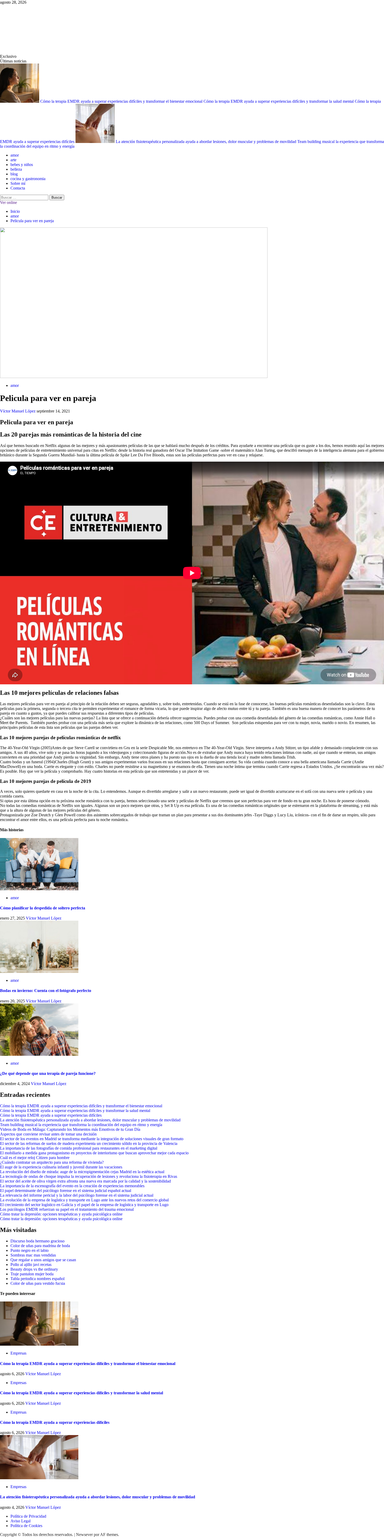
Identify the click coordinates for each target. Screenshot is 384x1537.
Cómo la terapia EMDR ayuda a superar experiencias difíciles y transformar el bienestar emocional (121, 101)
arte (13, 160)
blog (14, 174)
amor (14, 155)
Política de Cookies (26, 1525)
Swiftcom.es (39, 29)
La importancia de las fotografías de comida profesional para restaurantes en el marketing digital (78, 1148)
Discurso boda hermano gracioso (37, 1241)
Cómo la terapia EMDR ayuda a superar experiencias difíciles (51, 1115)
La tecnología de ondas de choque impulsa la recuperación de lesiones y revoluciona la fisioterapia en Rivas (88, 1176)
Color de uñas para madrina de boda (40, 1245)
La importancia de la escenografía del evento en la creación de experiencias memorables (72, 1186)
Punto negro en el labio (29, 1250)
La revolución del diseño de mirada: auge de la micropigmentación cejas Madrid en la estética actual (82, 1171)
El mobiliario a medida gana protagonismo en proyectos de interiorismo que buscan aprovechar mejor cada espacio (94, 1153)
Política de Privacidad (28, 1516)
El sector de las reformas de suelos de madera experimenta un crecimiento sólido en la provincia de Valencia (88, 1143)
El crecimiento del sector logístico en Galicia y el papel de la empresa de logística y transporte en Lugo (84, 1204)
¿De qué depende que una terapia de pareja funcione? (48, 1073)
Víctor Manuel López (18, 411)
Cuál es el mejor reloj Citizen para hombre (34, 1157)
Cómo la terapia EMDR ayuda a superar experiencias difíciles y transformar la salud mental (279, 101)
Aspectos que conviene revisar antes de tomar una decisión (48, 1134)
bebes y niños (21, 164)
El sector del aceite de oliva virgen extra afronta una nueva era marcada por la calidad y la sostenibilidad (85, 1181)
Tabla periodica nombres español (37, 1278)
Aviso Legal (20, 1521)
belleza (16, 169)
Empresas (18, 1353)
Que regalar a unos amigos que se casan (43, 1260)
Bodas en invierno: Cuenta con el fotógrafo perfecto (45, 990)
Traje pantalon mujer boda (32, 1274)
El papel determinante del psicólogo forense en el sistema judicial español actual (65, 1190)
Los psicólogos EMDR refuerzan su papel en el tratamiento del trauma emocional (67, 1209)
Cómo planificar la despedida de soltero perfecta (42, 908)
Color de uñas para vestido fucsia (37, 1283)
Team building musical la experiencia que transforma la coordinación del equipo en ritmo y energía (81, 1124)
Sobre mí (17, 183)
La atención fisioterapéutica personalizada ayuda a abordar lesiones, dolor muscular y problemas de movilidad (206, 141)
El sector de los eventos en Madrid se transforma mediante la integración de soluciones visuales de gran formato (91, 1139)
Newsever (84, 1534)
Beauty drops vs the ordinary (34, 1269)
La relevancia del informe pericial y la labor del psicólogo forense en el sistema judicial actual (76, 1195)
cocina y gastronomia (27, 178)
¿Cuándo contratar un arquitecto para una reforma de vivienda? (52, 1162)
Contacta (17, 188)
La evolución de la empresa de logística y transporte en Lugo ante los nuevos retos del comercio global (84, 1200)
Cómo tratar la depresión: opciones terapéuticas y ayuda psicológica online (61, 1214)
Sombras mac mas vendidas (33, 1255)
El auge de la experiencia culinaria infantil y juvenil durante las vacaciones (61, 1167)
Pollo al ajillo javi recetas (30, 1264)
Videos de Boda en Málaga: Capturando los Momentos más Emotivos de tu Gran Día (70, 1129)
